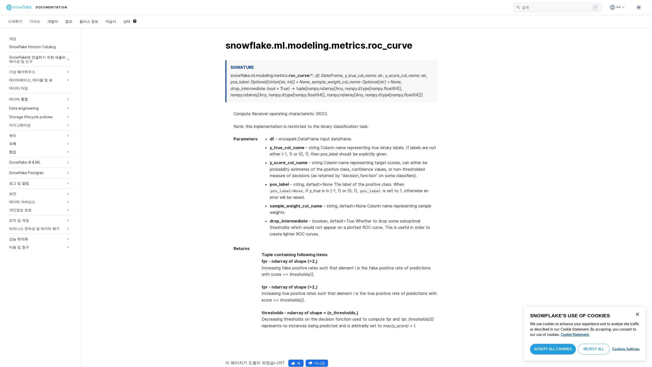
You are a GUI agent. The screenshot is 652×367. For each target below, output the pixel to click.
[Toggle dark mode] (639, 7)
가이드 (35, 21)
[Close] (637, 314)
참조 (68, 21)
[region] (585, 333)
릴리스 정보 (88, 21)
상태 (126, 21)
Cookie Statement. (575, 335)
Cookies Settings (626, 349)
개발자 (52, 21)
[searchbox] (556, 7)
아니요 (319, 363)
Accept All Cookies (553, 349)
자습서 (110, 21)
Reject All (593, 349)
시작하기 (15, 21)
